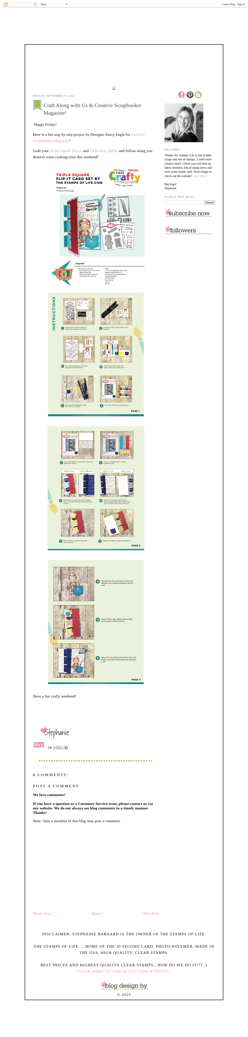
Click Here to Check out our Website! (124, 971)
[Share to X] (63, 748)
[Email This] (55, 748)
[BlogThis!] (59, 748)
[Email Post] (49, 747)
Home (96, 913)
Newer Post (42, 913)
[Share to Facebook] (66, 748)
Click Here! (200, 176)
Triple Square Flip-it (66, 151)
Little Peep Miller (103, 151)
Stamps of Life (124, 56)
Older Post (150, 913)
